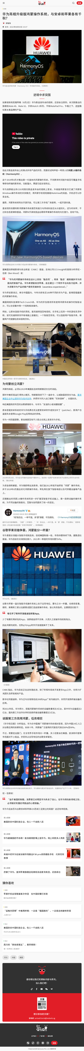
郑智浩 (8, 23)
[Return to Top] (79, 1047)
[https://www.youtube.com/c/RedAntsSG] (42, 989)
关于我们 (33, 1036)
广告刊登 (42, 1036)
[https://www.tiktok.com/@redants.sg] (32, 989)
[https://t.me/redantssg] (51, 989)
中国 (13, 957)
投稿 (79, 3)
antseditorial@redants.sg (45, 1018)
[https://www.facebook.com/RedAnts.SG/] (37, 989)
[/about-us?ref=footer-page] (46, 989)
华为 (5, 957)
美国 (21, 957)
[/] (42, 3)
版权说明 (50, 1036)
